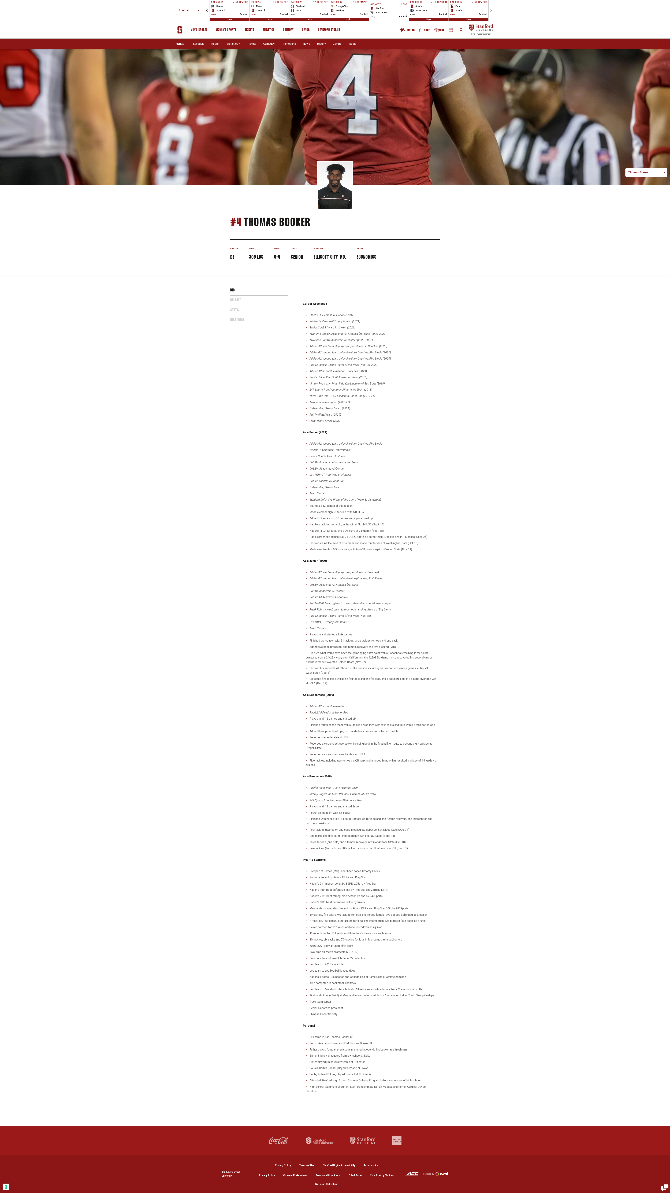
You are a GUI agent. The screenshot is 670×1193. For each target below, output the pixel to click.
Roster (215, 43)
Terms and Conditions (327, 1175)
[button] (207, 10)
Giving (306, 29)
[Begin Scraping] (665, 1188)
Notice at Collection (326, 1184)
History (321, 43)
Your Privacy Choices (382, 1175)
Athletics (269, 29)
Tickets (249, 29)
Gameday (288, 29)
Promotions (289, 43)
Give (439, 31)
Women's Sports (226, 29)
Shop (425, 31)
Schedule (198, 43)
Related (235, 300)
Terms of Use (306, 1165)
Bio (232, 290)
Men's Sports (199, 29)
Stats (234, 310)
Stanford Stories (329, 30)
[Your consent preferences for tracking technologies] (6, 1187)
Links (229, 19)
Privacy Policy (285, 1165)
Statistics (232, 43)
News (306, 43)
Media (352, 43)
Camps (337, 43)
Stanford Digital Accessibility (342, 1165)
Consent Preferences (295, 1175)
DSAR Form (355, 1175)
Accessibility (371, 1165)
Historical (238, 320)
